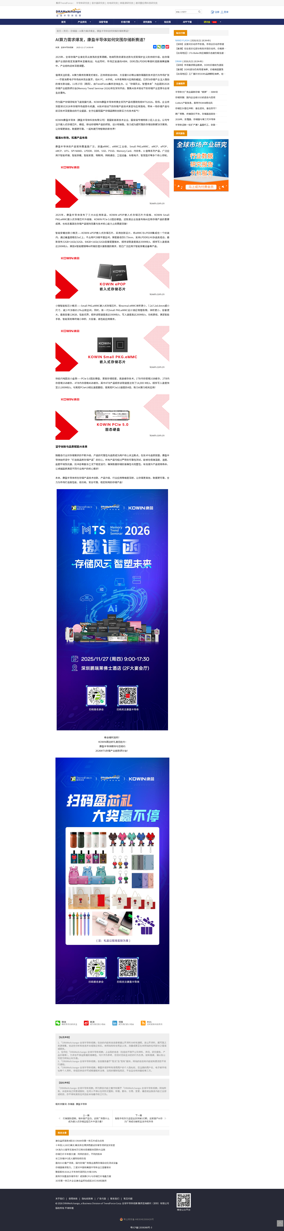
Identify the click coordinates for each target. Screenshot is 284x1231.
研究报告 (147, 21)
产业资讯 (82, 21)
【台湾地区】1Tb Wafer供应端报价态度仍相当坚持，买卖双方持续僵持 (201, 52)
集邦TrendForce (64, 2)
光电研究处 (112, 2)
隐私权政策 (87, 1198)
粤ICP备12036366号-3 (141, 1227)
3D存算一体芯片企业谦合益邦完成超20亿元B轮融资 (80, 1180)
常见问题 (128, 1198)
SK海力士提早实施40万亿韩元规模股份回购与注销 (80, 1149)
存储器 (73, 30)
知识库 (167, 21)
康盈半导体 (81, 1104)
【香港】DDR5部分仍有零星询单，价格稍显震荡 (199, 69)
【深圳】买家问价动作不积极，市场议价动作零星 (199, 44)
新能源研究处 (126, 2)
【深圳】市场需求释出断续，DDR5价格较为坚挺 (199, 64)
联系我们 (114, 1198)
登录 (226, 12)
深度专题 (103, 21)
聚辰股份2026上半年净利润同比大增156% (76, 1171)
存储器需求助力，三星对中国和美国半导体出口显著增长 (83, 1167)
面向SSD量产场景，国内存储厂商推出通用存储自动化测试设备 (86, 1162)
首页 (63, 21)
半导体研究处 (82, 2)
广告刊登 (101, 1198)
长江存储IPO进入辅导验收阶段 (70, 1158)
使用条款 (73, 1198)
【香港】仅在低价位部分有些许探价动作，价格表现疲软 (201, 48)
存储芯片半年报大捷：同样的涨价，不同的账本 (78, 1154)
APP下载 (187, 21)
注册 (217, 12)
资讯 (65, 30)
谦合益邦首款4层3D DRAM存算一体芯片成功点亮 (79, 1140)
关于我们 (59, 1198)
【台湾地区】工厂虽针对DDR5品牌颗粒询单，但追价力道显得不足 (201, 73)
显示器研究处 (98, 2)
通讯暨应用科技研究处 (146, 2)
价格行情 (125, 21)
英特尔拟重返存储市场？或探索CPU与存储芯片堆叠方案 (83, 1176)
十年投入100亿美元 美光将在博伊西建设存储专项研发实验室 (85, 1145)
